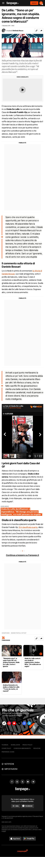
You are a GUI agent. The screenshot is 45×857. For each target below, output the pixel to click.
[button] (41, 31)
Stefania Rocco (18, 30)
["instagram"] (9, 723)
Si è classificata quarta (28, 527)
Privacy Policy (27, 745)
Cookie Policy (6, 748)
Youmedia (5, 745)
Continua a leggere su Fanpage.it (22, 555)
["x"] (19, 723)
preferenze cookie (8, 752)
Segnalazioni (15, 745)
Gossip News (6, 633)
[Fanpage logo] (13, 3)
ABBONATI (34, 3)
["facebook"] (24, 723)
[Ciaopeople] (22, 851)
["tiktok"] (4, 723)
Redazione (36, 748)
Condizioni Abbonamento (22, 748)
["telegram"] (29, 723)
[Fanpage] (22, 789)
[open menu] (2, 3)
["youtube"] (14, 723)
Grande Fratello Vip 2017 (18, 633)
